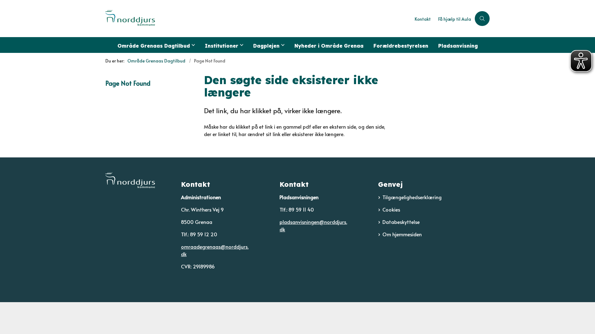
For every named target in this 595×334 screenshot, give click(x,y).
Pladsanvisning (458, 46)
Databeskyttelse (401, 221)
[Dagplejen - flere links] (282, 45)
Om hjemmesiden (402, 234)
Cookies (391, 209)
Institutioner (221, 46)
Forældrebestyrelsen (400, 46)
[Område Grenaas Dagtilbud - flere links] (192, 45)
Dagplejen (266, 46)
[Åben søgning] (482, 18)
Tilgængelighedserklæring (412, 197)
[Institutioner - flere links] (240, 45)
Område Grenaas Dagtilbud (153, 46)
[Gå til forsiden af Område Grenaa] (258, 18)
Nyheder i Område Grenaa (329, 46)
